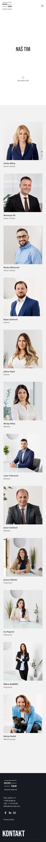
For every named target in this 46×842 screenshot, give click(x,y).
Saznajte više (23, 80)
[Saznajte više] (23, 77)
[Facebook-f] (5, 813)
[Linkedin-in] (10, 813)
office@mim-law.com (12, 806)
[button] (42, 5)
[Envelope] (14, 813)
